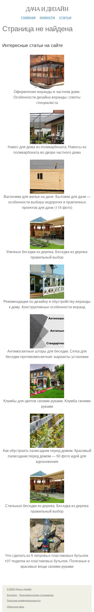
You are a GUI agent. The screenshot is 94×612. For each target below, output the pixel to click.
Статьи (65, 17)
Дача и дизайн (47, 9)
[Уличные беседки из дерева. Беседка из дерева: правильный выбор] (47, 246)
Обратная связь (15, 606)
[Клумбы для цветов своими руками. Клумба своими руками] (47, 395)
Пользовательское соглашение (36, 594)
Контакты (12, 594)
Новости (47, 17)
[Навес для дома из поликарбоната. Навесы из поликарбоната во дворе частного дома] (47, 141)
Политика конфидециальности (24, 600)
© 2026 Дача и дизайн (19, 589)
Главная (28, 17)
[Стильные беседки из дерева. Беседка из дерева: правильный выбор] (47, 500)
